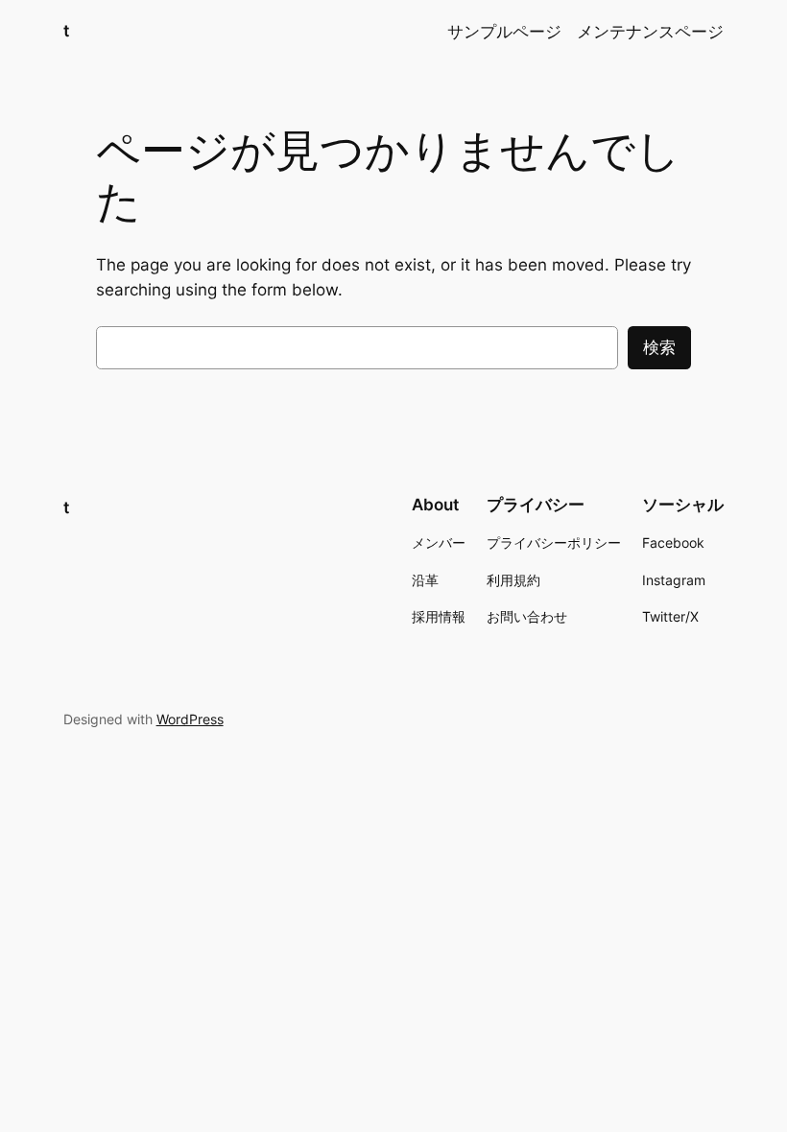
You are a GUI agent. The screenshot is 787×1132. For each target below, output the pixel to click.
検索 (659, 347)
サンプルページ (504, 31)
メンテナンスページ (650, 31)
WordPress (190, 719)
